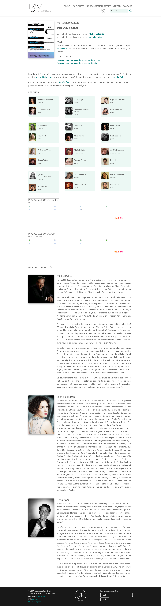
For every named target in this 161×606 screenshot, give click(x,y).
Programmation (94, 6)
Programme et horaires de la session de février (78, 60)
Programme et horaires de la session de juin (77, 63)
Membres (117, 6)
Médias (107, 6)
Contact (127, 6)
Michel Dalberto (43, 77)
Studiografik (40, 596)
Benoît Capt (64, 82)
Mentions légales (34, 602)
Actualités (78, 6)
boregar (35, 599)
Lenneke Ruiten (118, 77)
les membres (62, 48)
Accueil (67, 6)
